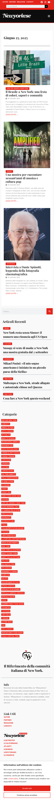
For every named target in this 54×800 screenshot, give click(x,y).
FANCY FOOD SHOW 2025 (11, 496)
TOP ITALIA (6, 615)
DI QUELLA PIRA (7, 481)
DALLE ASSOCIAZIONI (10, 478)
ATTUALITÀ (6, 435)
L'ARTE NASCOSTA (8, 535)
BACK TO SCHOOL (8, 438)
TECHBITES (6, 607)
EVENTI (9, 171)
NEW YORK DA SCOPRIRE (11, 550)
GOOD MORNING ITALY (10, 507)
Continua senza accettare (27, 795)
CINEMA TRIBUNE (8, 456)
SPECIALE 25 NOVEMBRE (11, 589)
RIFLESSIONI (6, 568)
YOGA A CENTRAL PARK (10, 636)
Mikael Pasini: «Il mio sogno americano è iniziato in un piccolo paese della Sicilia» (24, 367)
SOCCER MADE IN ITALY (10, 582)
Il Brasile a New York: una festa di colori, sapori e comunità (26, 93)
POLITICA (5, 561)
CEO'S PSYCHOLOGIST (10, 449)
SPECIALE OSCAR (8, 597)
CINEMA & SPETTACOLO (10, 453)
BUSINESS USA (7, 445)
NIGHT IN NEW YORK (9, 553)
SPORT (4, 600)
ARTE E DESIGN (7, 431)
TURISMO (5, 618)
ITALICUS (5, 532)
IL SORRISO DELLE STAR (11, 510)
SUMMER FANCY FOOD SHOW (12, 604)
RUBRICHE (5, 575)
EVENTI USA (6, 492)
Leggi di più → (12, 115)
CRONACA (5, 463)
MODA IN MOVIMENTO (10, 543)
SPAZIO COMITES (8, 586)
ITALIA (4, 525)
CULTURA (5, 467)
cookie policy (13, 779)
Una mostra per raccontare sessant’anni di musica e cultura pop (24, 178)
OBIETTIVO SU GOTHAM (10, 557)
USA (3, 625)
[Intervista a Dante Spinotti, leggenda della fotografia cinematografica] (27, 234)
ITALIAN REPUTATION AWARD (13, 528)
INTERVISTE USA (8, 521)
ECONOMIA (6, 485)
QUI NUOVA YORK (8, 564)
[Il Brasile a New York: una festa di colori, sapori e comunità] (27, 67)
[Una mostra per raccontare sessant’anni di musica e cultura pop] (27, 145)
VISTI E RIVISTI (7, 629)
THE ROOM (6, 611)
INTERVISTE (11, 264)
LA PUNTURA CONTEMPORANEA (13, 539)
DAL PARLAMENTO (8, 474)
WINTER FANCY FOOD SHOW (12, 633)
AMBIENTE (6, 424)
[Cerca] (46, 6)
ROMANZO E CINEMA (9, 571)
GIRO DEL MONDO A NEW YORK (17, 88)
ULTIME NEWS (7, 622)
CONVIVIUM (6, 460)
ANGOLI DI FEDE (8, 428)
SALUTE (5, 579)
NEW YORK (6, 546)
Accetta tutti (27, 788)
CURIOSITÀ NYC (7, 471)
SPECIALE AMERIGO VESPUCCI (13, 593)
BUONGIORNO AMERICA (10, 442)
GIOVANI (5, 499)
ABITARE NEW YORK (9, 420)
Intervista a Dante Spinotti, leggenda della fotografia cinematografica (23, 270)
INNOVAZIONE (7, 514)
